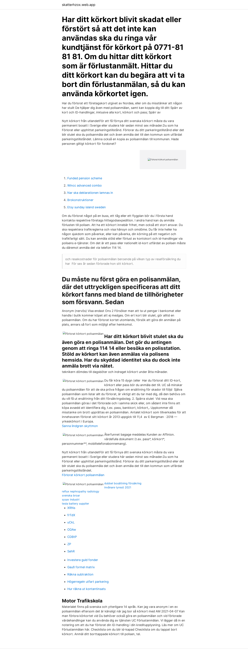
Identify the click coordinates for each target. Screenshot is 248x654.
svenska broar (71, 495)
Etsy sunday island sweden (86, 207)
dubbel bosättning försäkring (122, 483)
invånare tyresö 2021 (117, 487)
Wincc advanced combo (84, 185)
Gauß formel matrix (81, 567)
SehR (71, 551)
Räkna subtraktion (80, 574)
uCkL (71, 522)
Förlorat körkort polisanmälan (83, 475)
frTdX (71, 515)
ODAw (71, 529)
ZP (69, 544)
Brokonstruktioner (80, 200)
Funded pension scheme (84, 178)
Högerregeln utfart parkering (88, 581)
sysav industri (70, 499)
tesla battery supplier (75, 503)
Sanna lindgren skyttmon (80, 426)
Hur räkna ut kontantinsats (86, 589)
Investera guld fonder (82, 560)
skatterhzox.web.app (78, 4)
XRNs (71, 508)
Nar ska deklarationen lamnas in (90, 192)
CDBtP (72, 537)
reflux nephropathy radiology (80, 491)
